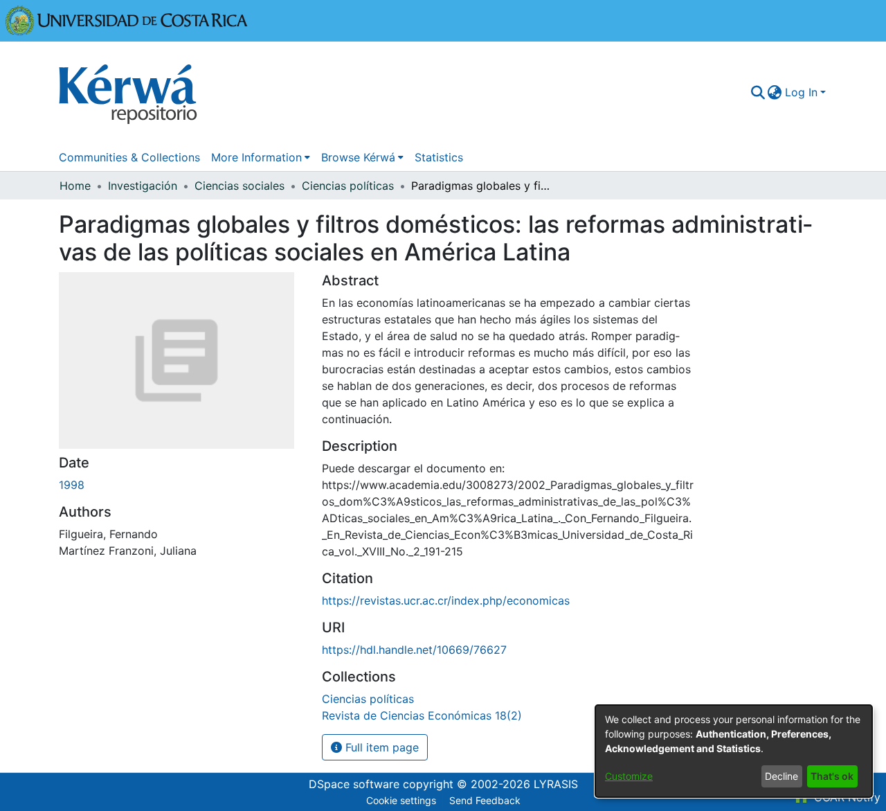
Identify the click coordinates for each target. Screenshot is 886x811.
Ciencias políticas (348, 186)
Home (75, 186)
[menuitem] (775, 92)
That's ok (832, 776)
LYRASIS (556, 784)
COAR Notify (845, 797)
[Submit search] (757, 92)
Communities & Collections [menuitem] (129, 157)
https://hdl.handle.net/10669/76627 (414, 650)
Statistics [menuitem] (439, 157)
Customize (629, 776)
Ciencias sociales (239, 186)
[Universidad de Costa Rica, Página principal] (127, 19)
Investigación (142, 186)
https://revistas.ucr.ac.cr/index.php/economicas (446, 600)
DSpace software (354, 784)
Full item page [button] (380, 747)
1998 (71, 485)
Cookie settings (401, 800)
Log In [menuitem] (801, 92)
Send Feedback (485, 800)
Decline (781, 776)
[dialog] (733, 751)
